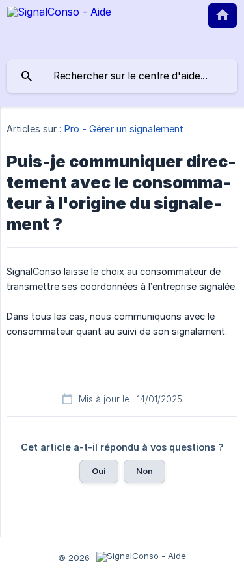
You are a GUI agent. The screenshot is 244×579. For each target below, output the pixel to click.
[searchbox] (122, 76)
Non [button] (144, 471)
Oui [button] (99, 471)
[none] (59, 27)
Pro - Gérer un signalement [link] (124, 128)
